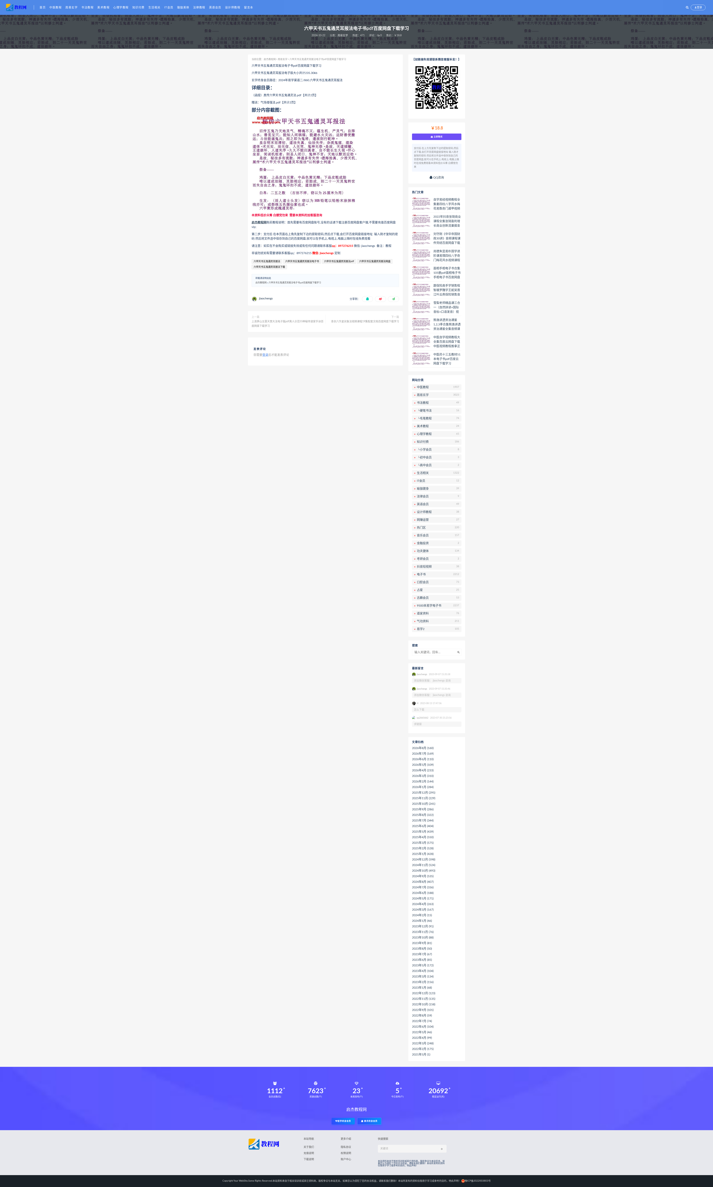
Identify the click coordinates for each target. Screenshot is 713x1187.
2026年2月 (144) (423, 781)
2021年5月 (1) (421, 1054)
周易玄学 (71, 7)
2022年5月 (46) (422, 1032)
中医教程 (55, 7)
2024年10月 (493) (423, 870)
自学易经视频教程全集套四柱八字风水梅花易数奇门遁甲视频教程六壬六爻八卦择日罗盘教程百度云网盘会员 (446, 204)
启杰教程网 (270, 59)
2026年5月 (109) (423, 764)
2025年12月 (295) (423, 792)
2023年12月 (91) (423, 926)
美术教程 (103, 7)
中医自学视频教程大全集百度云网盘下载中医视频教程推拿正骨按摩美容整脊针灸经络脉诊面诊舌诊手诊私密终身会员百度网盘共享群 (446, 342)
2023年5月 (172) (423, 965)
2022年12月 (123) (423, 993)
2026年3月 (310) (423, 775)
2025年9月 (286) (423, 809)
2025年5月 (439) (423, 831)
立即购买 (438, 137)
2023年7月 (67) (422, 954)
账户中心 (346, 1159)
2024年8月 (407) (423, 881)
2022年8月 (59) (422, 1015)
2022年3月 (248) (423, 1043)
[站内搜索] (687, 7)
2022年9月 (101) (423, 1010)
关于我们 (309, 1147)
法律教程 (199, 7)
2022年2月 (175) (423, 1049)
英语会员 (215, 7)
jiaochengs (266, 298)
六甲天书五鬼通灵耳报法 (267, 261)
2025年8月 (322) (423, 814)
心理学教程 (121, 7)
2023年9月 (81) (422, 943)
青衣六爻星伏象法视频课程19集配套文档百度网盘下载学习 (365, 321)
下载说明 (309, 1159)
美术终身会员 (370, 1121)
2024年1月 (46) (422, 920)
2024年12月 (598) (423, 859)
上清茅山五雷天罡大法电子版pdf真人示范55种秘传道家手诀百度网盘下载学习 (287, 323)
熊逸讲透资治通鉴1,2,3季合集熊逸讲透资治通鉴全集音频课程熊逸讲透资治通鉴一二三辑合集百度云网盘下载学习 (447, 325)
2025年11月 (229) (423, 798)
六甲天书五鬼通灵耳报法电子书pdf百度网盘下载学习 (295, 283)
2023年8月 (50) (422, 948)
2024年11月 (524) (423, 865)
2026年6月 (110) (423, 759)
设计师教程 (232, 7)
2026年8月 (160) (423, 748)
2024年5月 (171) (423, 898)
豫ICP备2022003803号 (478, 1181)
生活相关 (154, 7)
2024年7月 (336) (423, 887)
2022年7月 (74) (422, 1021)
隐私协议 (346, 1147)
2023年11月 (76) (423, 932)
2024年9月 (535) (423, 876)
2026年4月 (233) (423, 770)
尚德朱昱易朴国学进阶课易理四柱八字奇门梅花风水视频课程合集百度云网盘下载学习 (446, 256)
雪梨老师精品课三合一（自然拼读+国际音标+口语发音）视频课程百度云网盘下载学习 (446, 307)
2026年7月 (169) (423, 753)
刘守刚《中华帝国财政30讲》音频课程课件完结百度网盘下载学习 (446, 239)
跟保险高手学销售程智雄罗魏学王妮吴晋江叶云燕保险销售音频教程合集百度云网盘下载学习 (446, 290)
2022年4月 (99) (422, 1037)
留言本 (248, 7)
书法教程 (87, 7)
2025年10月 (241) (423, 803)
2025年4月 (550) (423, 837)
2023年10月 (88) (423, 937)
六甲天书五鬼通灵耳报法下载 (269, 267)
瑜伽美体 (183, 7)
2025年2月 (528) (423, 848)
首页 (43, 7)
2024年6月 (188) (423, 893)
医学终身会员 (344, 1121)
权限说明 (346, 1153)
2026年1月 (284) (423, 787)
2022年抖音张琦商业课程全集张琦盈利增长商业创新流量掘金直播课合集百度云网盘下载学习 (447, 221)
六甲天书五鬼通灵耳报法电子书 (302, 261)
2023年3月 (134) (423, 976)
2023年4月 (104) (423, 971)
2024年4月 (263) (423, 904)
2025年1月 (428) (423, 854)
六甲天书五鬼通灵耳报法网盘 (374, 261)
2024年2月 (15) (422, 915)
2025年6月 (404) (423, 826)
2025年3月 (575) (423, 842)
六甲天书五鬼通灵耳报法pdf (339, 261)
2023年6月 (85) (422, 959)
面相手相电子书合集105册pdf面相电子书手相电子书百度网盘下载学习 (447, 273)
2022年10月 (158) (423, 1004)
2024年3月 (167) (423, 909)
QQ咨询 (438, 177)
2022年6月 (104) (423, 1026)
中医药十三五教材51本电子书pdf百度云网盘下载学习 (446, 359)
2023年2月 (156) (423, 982)
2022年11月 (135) (423, 998)
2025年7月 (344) (423, 820)
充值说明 (309, 1153)
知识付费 (138, 7)
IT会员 (168, 7)
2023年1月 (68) (422, 987)
